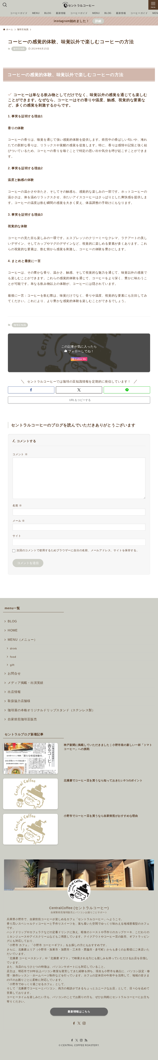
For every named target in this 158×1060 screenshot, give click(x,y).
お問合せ (14, 673)
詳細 (98, 21)
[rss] (86, 1040)
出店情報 (14, 691)
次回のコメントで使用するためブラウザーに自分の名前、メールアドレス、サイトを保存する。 (78, 550)
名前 (17, 505)
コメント (20, 454)
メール (19, 520)
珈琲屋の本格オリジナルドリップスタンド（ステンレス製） (51, 710)
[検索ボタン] (5, 5)
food (13, 656)
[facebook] (74, 1023)
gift (12, 664)
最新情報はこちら (79, 1011)
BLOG (12, 621)
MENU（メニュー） (22, 639)
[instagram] (84, 1023)
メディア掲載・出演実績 (25, 682)
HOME (13, 630)
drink (13, 648)
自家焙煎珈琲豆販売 (22, 719)
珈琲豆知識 (19, 49)
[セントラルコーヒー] (78, 5)
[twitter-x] (79, 1023)
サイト (17, 535)
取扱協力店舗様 (19, 701)
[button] (31, 389)
